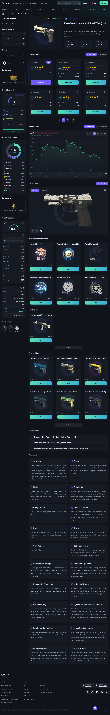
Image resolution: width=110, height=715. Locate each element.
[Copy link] (77, 62)
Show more (68, 37)
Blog (25, 685)
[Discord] (102, 692)
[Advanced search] (79, 3)
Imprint (42, 685)
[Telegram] (92, 692)
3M (94, 134)
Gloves (44, 710)
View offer (40, 82)
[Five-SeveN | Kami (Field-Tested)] (14, 44)
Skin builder (103, 183)
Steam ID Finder (5, 696)
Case (9, 710)
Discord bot (27, 692)
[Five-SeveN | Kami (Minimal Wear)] (14, 39)
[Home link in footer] (55, 675)
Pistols (22, 288)
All (105, 134)
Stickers (66, 710)
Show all (68, 347)
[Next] (77, 120)
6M (98, 134)
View (41, 269)
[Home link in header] (6, 3)
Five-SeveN (20, 291)
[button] (5, 10)
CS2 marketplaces (6, 689)
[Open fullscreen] (105, 190)
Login (105, 3)
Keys (55, 710)
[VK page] (97, 692)
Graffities (37, 710)
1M (91, 134)
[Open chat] (95, 708)
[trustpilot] (107, 692)
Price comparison (6, 685)
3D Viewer (46, 190)
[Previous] (59, 120)
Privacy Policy (44, 689)
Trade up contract (6, 692)
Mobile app (27, 696)
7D (87, 134)
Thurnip (21, 312)
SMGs (31, 710)
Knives (21, 710)
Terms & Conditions (46, 692)
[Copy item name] (105, 23)
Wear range (35, 190)
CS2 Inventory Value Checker (9, 699)
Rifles (26, 710)
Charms (15, 710)
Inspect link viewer (6, 702)
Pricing (26, 689)
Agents (4, 710)
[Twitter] (87, 692)
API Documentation (29, 699)
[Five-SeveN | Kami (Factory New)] (14, 34)
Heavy (50, 710)
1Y (101, 134)
